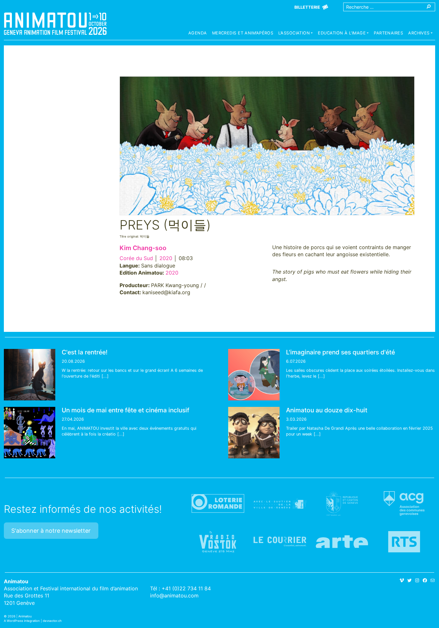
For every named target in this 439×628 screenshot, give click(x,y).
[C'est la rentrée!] (29, 374)
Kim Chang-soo (143, 248)
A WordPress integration (22, 621)
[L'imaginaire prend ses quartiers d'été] (254, 374)
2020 (165, 258)
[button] (295, 34)
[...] (105, 376)
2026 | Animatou (20, 616)
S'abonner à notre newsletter (51, 530)
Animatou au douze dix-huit (326, 410)
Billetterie (307, 7)
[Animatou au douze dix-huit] (254, 432)
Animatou (55, 23)
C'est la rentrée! (85, 352)
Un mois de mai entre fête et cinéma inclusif (125, 410)
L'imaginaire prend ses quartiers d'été (340, 352)
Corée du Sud (136, 258)
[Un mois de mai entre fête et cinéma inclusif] (29, 432)
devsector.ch (52, 621)
